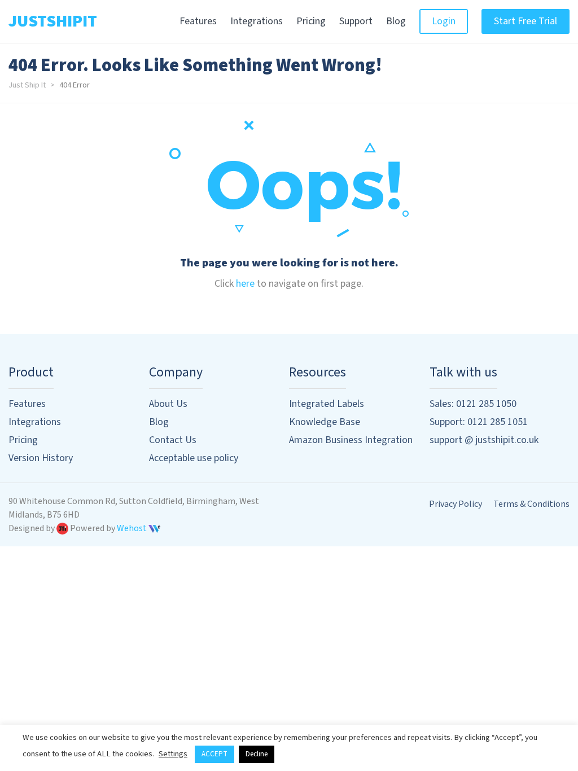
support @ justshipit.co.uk (484, 440)
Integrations (256, 21)
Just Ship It (27, 85)
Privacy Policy (455, 504)
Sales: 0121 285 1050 (473, 404)
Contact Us (172, 440)
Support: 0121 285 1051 (479, 422)
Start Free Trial (525, 21)
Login (444, 21)
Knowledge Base (324, 422)
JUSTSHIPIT (52, 21)
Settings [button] (173, 754)
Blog (396, 21)
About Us (168, 404)
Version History (40, 458)
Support (356, 21)
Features (198, 21)
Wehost (132, 528)
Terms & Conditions (531, 504)
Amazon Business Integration (351, 440)
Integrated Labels (326, 404)
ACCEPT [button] (214, 754)
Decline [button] (257, 754)
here (245, 284)
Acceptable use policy (193, 458)
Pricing (311, 21)
